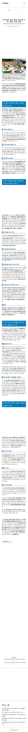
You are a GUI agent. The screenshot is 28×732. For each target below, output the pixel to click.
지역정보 (5, 3)
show (9, 541)
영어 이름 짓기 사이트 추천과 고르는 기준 (12, 712)
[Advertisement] (14, 44)
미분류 (14, 657)
